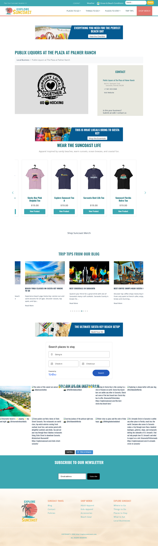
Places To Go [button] (73, 11)
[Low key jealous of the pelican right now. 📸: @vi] (79, 433)
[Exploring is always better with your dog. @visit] (142, 401)
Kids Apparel (87, 509)
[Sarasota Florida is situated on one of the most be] (15, 401)
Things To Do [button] (92, 11)
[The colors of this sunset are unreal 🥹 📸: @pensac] (47, 401)
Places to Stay (120, 513)
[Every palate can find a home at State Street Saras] (47, 433)
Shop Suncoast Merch (79, 233)
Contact (76, 3)
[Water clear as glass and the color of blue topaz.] (111, 433)
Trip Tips (129, 11)
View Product (35, 212)
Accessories (86, 513)
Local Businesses (122, 520)
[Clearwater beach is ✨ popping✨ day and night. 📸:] (15, 433)
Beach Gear (86, 517)
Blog (50, 505)
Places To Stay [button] (112, 11)
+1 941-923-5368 (110, 89)
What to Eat (119, 517)
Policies (51, 513)
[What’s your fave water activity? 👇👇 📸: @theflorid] (79, 401)
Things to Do (120, 509)
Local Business (23, 60)
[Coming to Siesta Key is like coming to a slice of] (111, 401)
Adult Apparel (87, 505)
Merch (144, 11)
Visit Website (109, 92)
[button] (145, 192)
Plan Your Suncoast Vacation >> (15, 3)
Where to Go (120, 505)
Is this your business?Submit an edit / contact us (114, 111)
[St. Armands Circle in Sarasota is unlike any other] (142, 433)
